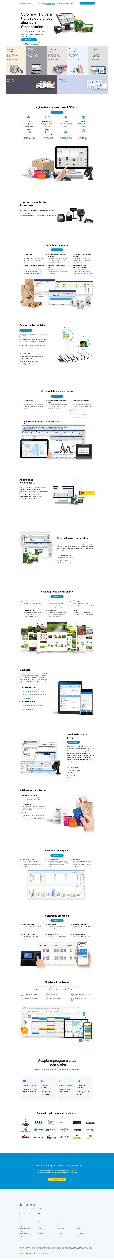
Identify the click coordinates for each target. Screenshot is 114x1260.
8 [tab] (64, 1142)
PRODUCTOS (41, 3)
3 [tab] (52, 1142)
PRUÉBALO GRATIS (27, 39)
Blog (58, 1226)
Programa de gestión (24, 1226)
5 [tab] (57, 1142)
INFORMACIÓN (67, 3)
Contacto (59, 1236)
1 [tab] (47, 1142)
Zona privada (41, 1233)
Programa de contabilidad (25, 1228)
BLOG (72, 3)
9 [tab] (67, 1142)
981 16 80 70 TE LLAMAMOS (87, 3)
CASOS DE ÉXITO (60, 3)
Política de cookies (80, 1233)
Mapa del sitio (79, 1226)
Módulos (40, 1228)
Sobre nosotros (60, 1233)
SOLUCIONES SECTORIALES (50, 3)
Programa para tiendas (24, 1233)
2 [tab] (49, 1142)
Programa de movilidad (25, 1236)
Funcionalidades (42, 1231)
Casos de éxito (60, 1228)
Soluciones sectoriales (43, 1226)
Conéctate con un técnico (44, 1236)
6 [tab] (59, 1142)
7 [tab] (62, 1142)
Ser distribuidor (60, 1231)
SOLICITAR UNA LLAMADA (57, 1179)
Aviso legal (78, 1236)
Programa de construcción (25, 1231)
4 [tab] (54, 1142)
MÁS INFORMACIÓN (57, 112)
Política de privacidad (81, 1231)
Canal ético (78, 1228)
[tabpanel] (24, 1130)
